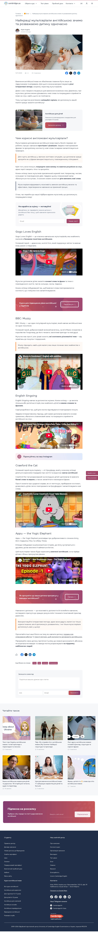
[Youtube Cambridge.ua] (69, 896)
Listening (44, 663)
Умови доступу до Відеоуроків (14, 850)
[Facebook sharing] (66, 73)
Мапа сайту (8, 876)
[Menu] (92, 3)
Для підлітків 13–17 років (12, 893)
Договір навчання (10, 847)
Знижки (6, 861)
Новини (52, 865)
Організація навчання (57, 850)
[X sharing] (70, 73)
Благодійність (54, 872)
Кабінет (6, 872)
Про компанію (55, 843)
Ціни (5, 858)
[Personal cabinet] (86, 3)
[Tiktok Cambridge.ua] (51, 896)
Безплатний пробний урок (13, 868)
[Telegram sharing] (78, 73)
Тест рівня (44, 3)
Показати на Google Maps (58, 890)
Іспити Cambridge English (58, 876)
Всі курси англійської (11, 886)
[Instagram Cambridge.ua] (60, 896)
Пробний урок (57, 3)
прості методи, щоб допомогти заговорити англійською (58, 637)
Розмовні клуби (9, 915)
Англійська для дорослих (12, 890)
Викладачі (53, 854)
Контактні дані (55, 847)
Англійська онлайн (10, 904)
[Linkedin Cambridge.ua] (64, 896)
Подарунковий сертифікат (13, 865)
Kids (39, 663)
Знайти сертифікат (10, 854)
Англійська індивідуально (12, 908)
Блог (51, 861)
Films (34, 663)
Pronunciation (53, 663)
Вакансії (53, 868)
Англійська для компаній (12, 901)
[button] (17, 654)
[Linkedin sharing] (74, 73)
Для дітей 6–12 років (11, 897)
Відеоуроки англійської (12, 912)
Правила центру (9, 843)
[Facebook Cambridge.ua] (56, 896)
